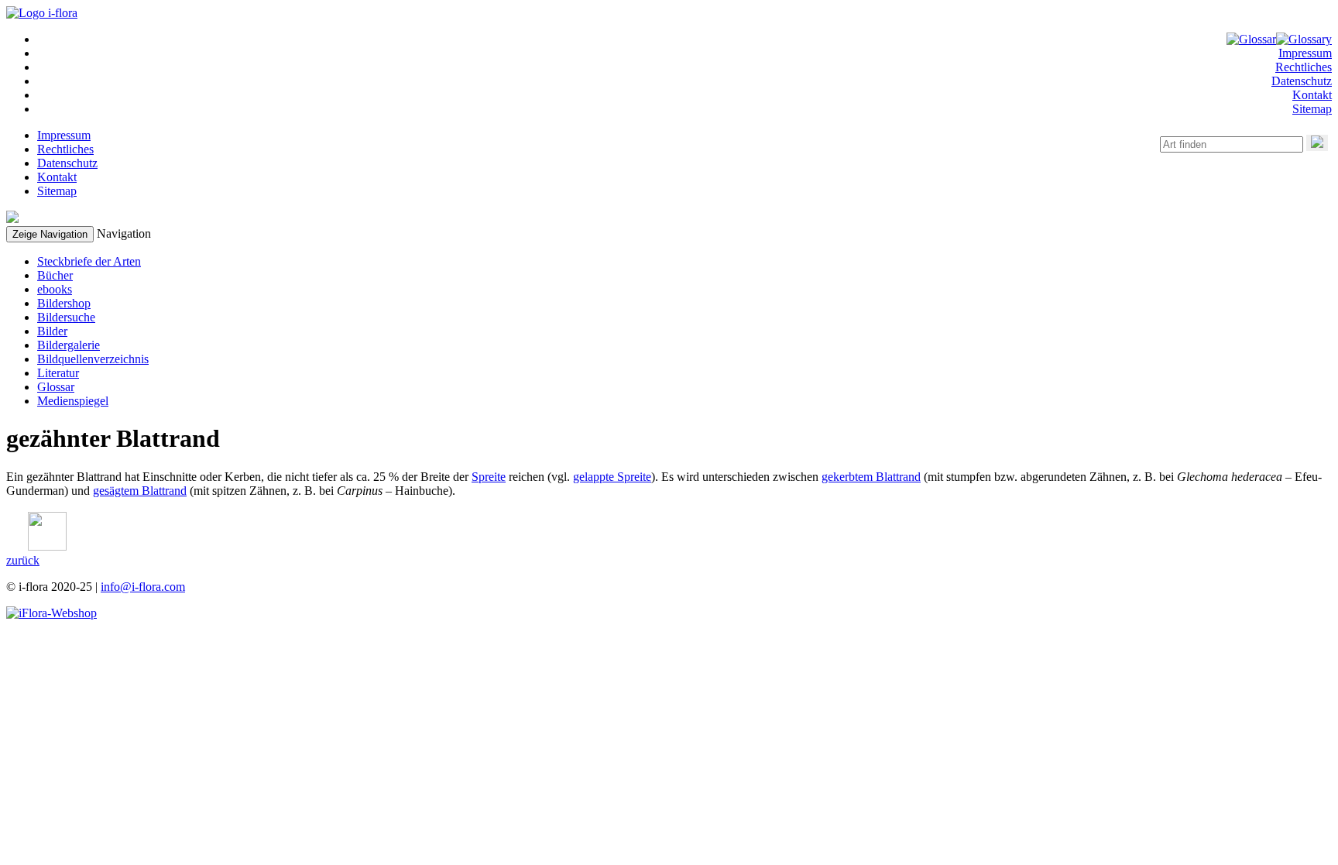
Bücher (55, 275)
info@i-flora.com (143, 586)
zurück (22, 560)
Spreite (489, 476)
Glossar (55, 386)
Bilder (52, 331)
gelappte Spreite (612, 476)
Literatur (58, 372)
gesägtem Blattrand (140, 490)
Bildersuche (66, 317)
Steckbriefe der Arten (89, 261)
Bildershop (64, 303)
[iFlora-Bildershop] (51, 613)
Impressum (1305, 53)
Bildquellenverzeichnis (93, 359)
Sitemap (1312, 108)
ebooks (54, 289)
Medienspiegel (72, 400)
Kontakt (1312, 94)
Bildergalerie (68, 345)
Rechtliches (1303, 67)
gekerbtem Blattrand (871, 476)
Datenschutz (1301, 81)
